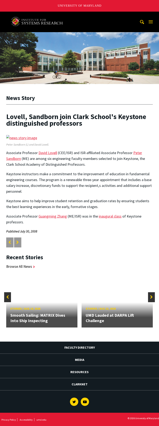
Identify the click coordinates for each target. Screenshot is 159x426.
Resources (79, 372)
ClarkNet (80, 384)
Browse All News (19, 266)
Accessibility (26, 419)
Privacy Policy (8, 419)
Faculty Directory (79, 347)
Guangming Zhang (53, 216)
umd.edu (41, 419)
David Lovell (48, 152)
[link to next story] (17, 242)
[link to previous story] (9, 242)
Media (79, 360)
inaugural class (110, 216)
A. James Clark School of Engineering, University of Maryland (37, 15)
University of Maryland (79, 5)
